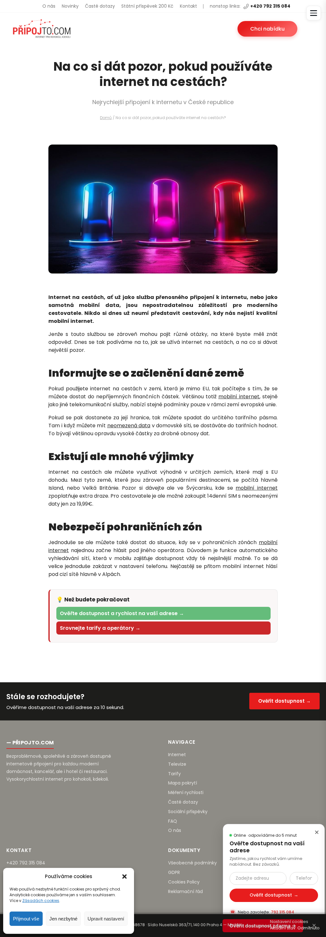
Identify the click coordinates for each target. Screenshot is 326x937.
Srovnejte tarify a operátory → (100, 628)
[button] (124, 876)
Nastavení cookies (289, 921)
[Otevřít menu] (313, 13)
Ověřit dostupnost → (284, 701)
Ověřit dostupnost (274, 895)
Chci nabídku (267, 28)
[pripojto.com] (41, 29)
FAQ (172, 821)
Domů (106, 117)
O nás (48, 6)
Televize (177, 764)
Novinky (70, 6)
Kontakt (188, 6)
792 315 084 (282, 912)
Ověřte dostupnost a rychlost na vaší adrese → (122, 613)
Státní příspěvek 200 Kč (147, 6)
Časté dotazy (100, 6)
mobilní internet (238, 396)
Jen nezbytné (63, 918)
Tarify (174, 773)
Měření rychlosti (185, 792)
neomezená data (129, 425)
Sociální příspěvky (188, 811)
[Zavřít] (316, 831)
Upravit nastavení (106, 918)
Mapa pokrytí (182, 783)
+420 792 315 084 (270, 6)
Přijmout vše (26, 918)
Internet (177, 754)
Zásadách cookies (40, 900)
